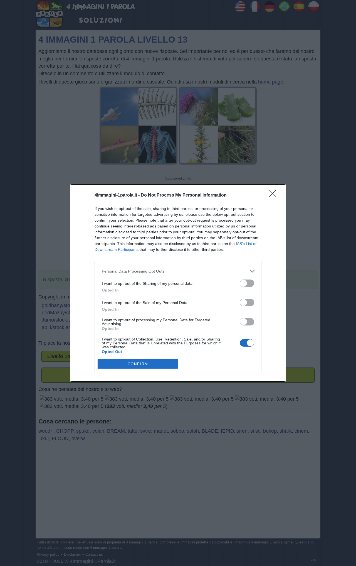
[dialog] (178, 283)
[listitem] (178, 271)
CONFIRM (138, 364)
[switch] (247, 283)
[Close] (274, 195)
